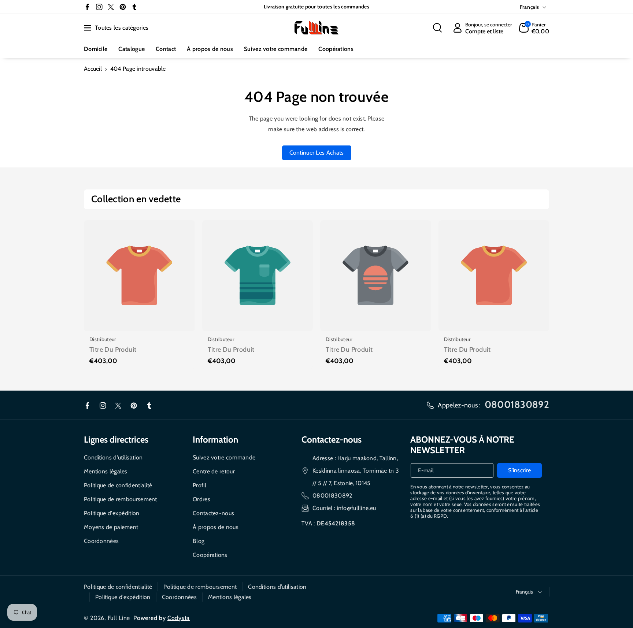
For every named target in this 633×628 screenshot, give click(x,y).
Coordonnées (101, 541)
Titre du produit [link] (112, 350)
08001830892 (332, 495)
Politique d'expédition (112, 513)
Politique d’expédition (123, 597)
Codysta (178, 617)
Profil (199, 485)
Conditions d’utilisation (277, 586)
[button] (437, 28)
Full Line (119, 617)
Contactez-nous (213, 513)
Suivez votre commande (224, 457)
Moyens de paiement (111, 527)
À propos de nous (215, 527)
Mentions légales (105, 471)
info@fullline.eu (356, 508)
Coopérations (210, 554)
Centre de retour (214, 471)
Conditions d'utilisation (113, 457)
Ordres (201, 499)
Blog (198, 541)
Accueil (93, 68)
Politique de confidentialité (118, 485)
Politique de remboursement (120, 499)
